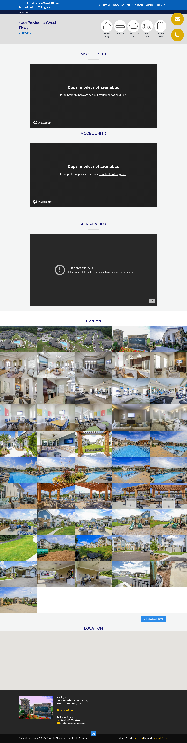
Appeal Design (161, 738)
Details (106, 5)
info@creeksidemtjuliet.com (73, 723)
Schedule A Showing (153, 619)
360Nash (138, 738)
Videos (130, 5)
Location (150, 5)
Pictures (139, 5)
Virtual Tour (118, 5)
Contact (161, 5)
